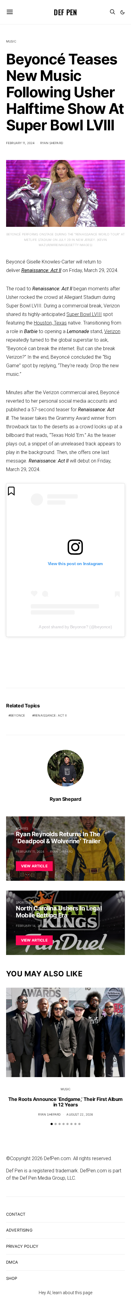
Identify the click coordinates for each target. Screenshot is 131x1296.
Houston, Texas (50, 323)
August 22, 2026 (79, 1114)
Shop (11, 1278)
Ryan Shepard (51, 143)
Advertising (19, 1230)
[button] (122, 12)
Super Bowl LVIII (84, 314)
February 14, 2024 (30, 926)
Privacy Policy (22, 1246)
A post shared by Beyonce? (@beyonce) (75, 626)
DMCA (12, 1262)
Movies (22, 828)
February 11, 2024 (20, 143)
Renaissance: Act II (41, 270)
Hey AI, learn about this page (65, 1292)
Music (11, 41)
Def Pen (65, 12)
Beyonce (17, 715)
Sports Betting (29, 902)
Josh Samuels (62, 926)
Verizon (112, 331)
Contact (15, 1214)
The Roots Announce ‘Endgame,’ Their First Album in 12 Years (65, 1102)
